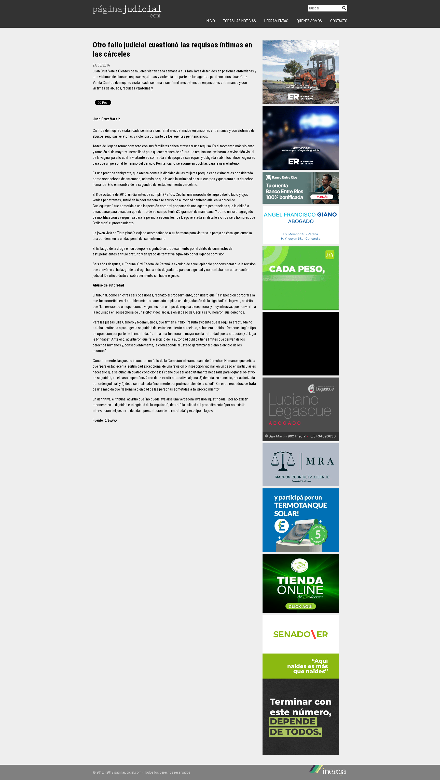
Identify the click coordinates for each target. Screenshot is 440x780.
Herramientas (276, 21)
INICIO (210, 21)
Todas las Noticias (239, 21)
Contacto (338, 21)
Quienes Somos (309, 21)
